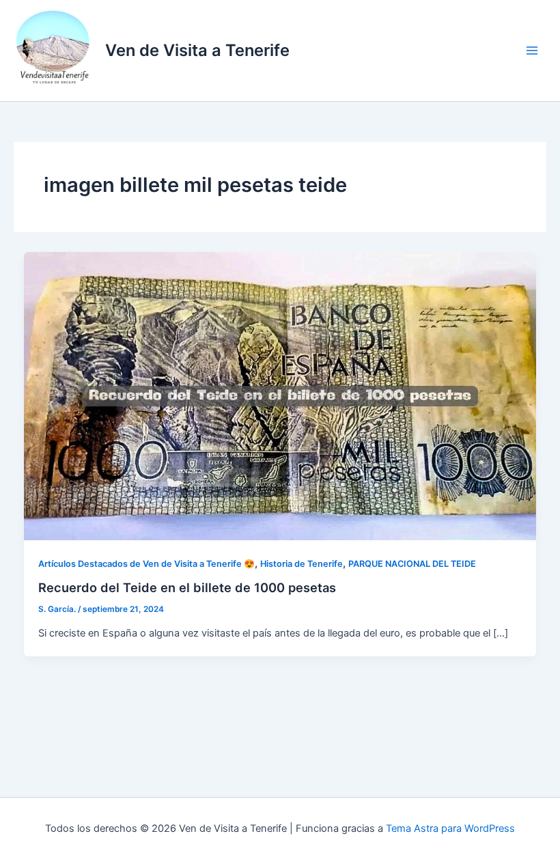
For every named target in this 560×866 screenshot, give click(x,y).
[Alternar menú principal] (532, 50)
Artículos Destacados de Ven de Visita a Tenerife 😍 (146, 564)
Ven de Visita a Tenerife (197, 50)
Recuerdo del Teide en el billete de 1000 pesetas (187, 587)
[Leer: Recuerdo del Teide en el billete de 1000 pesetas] (280, 395)
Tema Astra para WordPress (450, 828)
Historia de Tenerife (301, 564)
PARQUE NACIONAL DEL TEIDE (412, 564)
